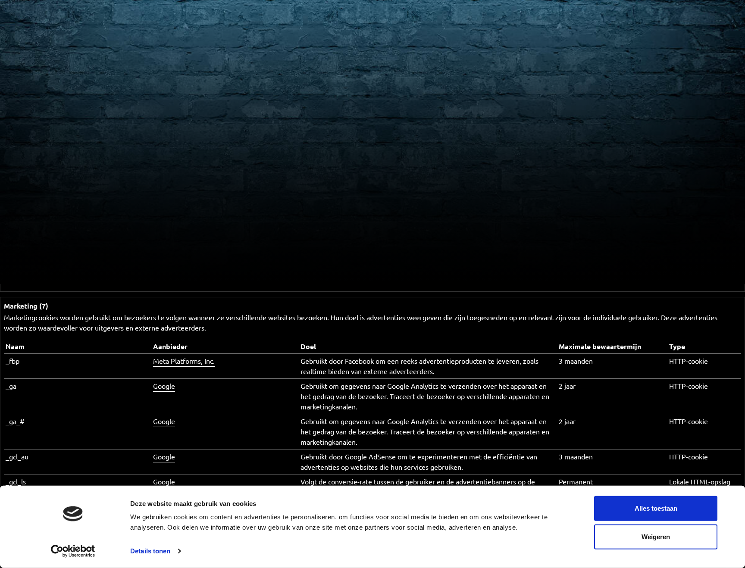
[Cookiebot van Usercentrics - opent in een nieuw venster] (73, 551)
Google (164, 385)
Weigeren (656, 536)
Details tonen (150, 551)
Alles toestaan (656, 508)
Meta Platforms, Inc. (184, 360)
